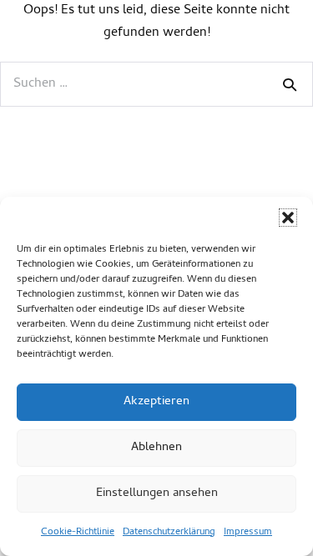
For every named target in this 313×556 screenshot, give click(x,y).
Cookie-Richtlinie (77, 532)
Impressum (248, 532)
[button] (288, 217)
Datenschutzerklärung (169, 532)
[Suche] (290, 84)
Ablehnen (156, 448)
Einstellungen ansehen (157, 493)
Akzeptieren (156, 402)
